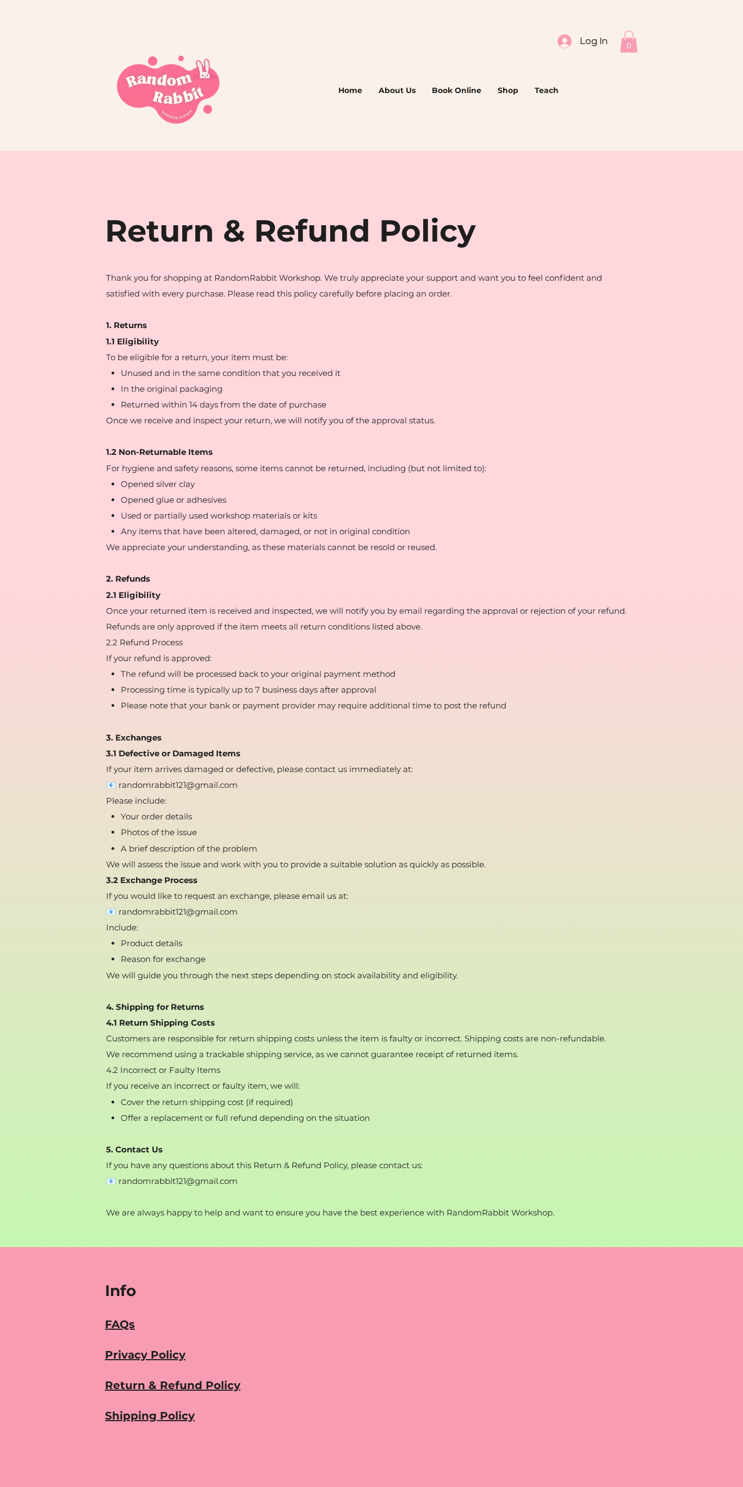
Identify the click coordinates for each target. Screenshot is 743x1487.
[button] (629, 41)
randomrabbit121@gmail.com (178, 1181)
